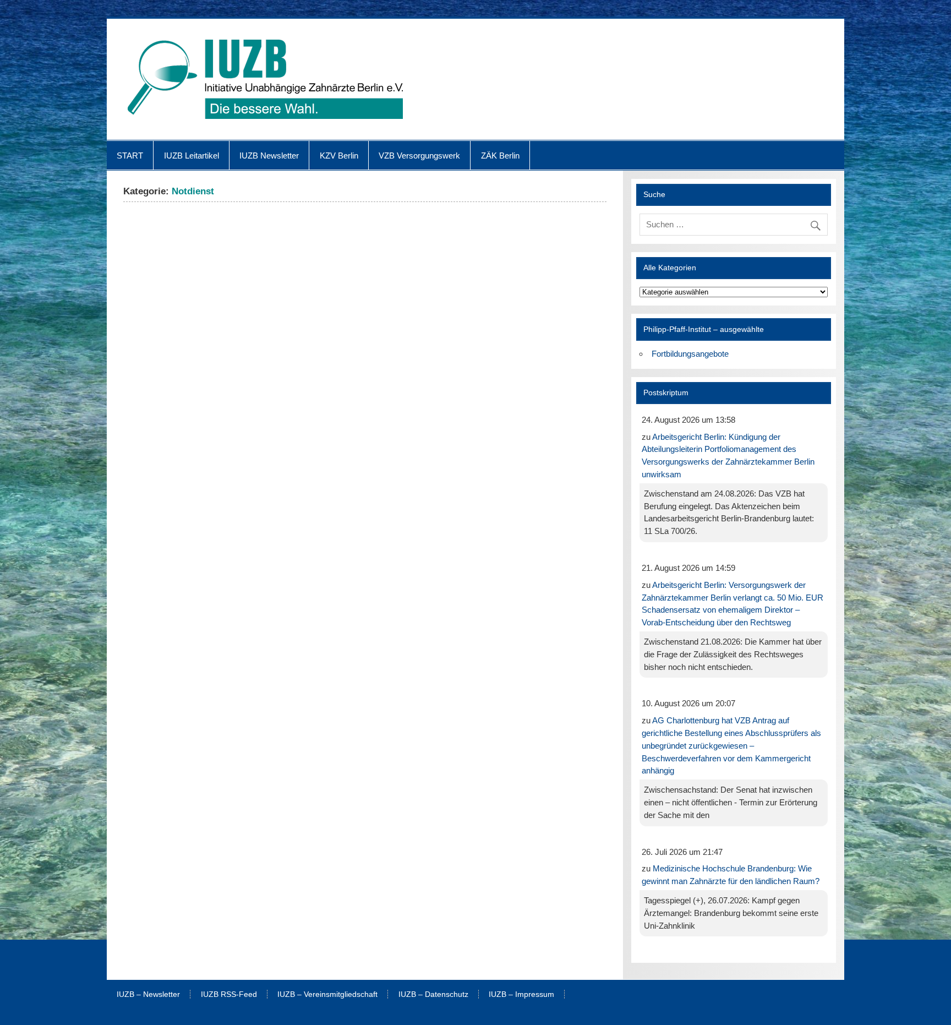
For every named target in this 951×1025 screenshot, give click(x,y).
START (130, 155)
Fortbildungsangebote (690, 353)
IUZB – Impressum (521, 995)
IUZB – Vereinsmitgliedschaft (327, 995)
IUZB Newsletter (269, 155)
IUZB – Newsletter (148, 995)
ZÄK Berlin (500, 155)
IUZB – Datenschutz (433, 995)
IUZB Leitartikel (191, 155)
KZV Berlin (339, 155)
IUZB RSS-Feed (229, 995)
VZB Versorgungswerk (419, 155)
